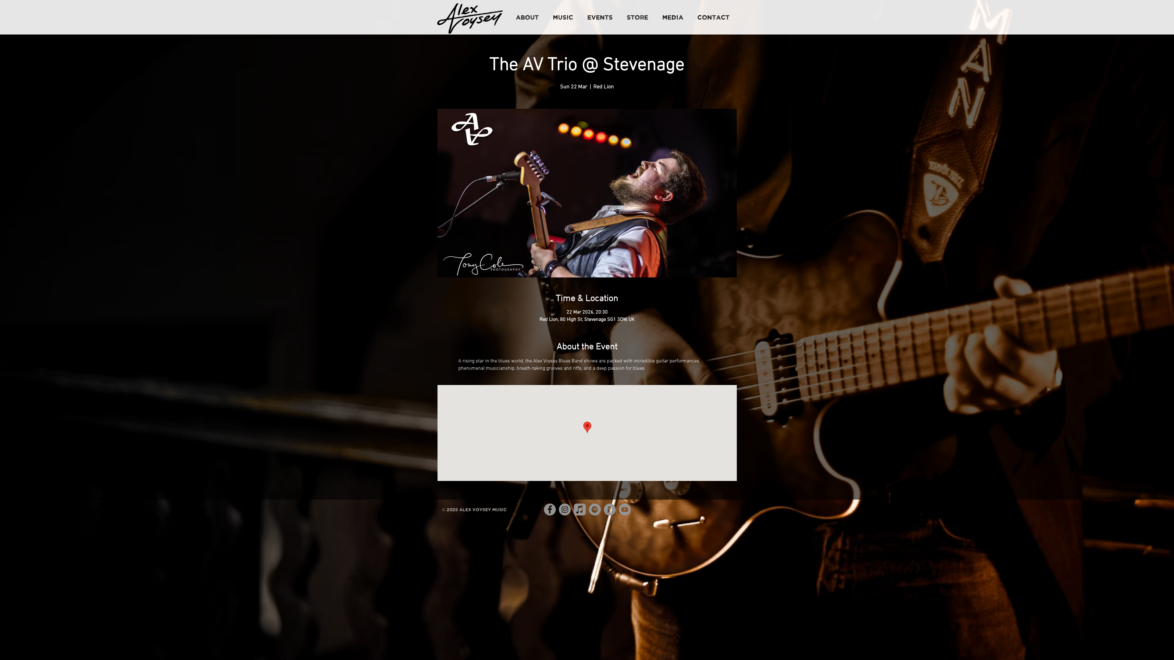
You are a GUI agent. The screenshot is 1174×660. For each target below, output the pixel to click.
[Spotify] (595, 509)
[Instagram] (565, 509)
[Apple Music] (580, 509)
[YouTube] (625, 509)
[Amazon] (610, 509)
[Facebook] (550, 509)
